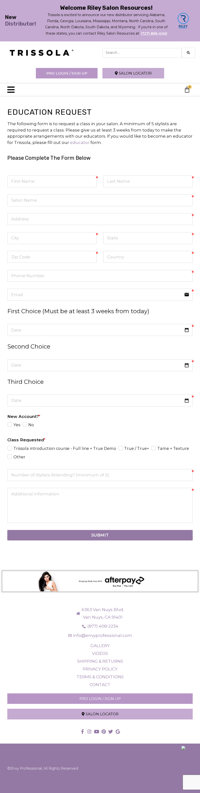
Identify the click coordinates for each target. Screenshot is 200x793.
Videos (100, 653)
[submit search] (188, 53)
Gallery (100, 645)
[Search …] (142, 53)
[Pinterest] (103, 731)
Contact (100, 684)
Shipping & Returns (100, 661)
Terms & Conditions (100, 676)
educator (80, 142)
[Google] (117, 731)
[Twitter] (110, 731)
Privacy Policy (100, 669)
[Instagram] (89, 731)
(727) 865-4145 (154, 33)
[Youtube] (96, 731)
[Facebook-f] (82, 731)
